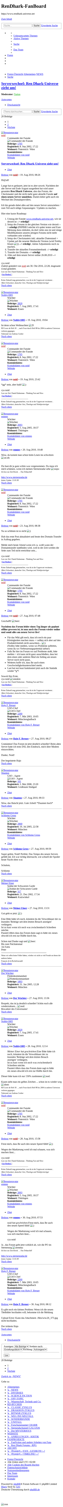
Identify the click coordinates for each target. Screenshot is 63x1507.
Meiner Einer (7, 883)
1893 (19, 981)
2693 (19, 425)
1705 (19, 143)
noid (3, 135)
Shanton (5, 773)
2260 (19, 713)
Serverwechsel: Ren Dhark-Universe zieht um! (30, 163)
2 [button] (8, 124)
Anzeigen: (9, 1346)
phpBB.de (35, 1489)
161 (19, 781)
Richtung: (28, 1349)
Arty (18, 1486)
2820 (19, 303)
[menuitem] (25, 35)
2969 (19, 824)
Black (4, 1486)
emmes (4, 416)
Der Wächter (7, 973)
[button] (11, 127)
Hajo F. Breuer (8, 705)
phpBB (16, 1484)
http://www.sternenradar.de (14, 477)
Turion (17, 94)
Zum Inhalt (6, 19)
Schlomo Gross (8, 815)
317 (19, 891)
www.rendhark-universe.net (39, 219)
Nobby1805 (7, 295)
